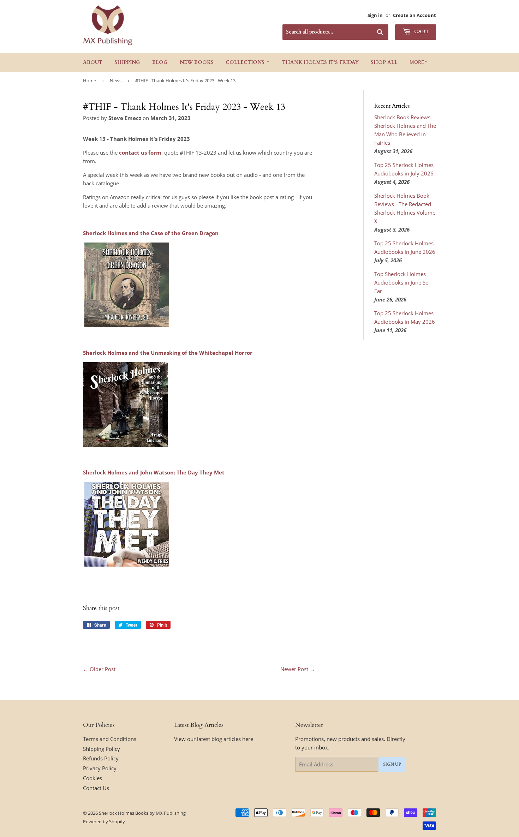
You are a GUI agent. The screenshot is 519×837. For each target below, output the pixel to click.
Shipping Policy (101, 748)
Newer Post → (297, 668)
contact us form (140, 152)
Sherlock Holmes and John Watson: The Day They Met (154, 472)
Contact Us (96, 787)
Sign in (375, 15)
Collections (246, 62)
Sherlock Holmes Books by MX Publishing (142, 813)
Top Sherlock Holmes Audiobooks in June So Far (401, 282)
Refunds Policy (101, 758)
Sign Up (392, 764)
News (115, 80)
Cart (421, 31)
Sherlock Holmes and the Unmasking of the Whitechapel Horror (167, 352)
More (417, 62)
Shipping (127, 62)
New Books (197, 62)
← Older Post (99, 668)
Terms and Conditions (109, 738)
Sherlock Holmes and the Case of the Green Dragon (151, 233)
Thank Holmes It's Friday (320, 62)
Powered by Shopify (104, 821)
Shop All (384, 62)
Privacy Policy (100, 768)
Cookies (92, 778)
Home (89, 80)
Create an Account (414, 15)
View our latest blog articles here (213, 738)
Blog (160, 62)
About (92, 62)
